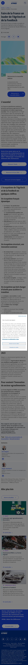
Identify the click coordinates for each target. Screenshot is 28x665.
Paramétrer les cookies (14, 347)
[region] (14, 332)
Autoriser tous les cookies (14, 343)
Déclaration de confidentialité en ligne (10, 339)
